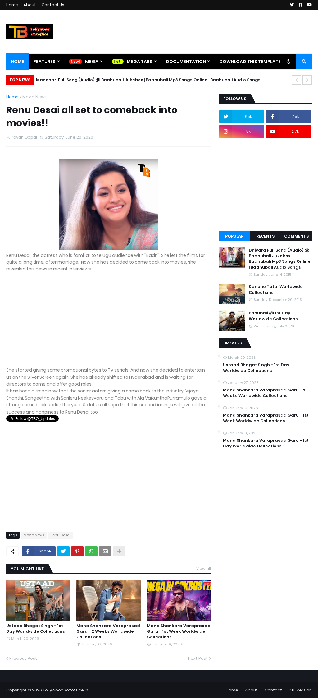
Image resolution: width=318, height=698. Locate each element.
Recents (265, 236)
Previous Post (23, 658)
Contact (273, 690)
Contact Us (53, 4)
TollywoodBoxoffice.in (65, 690)
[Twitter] (63, 551)
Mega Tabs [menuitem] (139, 61)
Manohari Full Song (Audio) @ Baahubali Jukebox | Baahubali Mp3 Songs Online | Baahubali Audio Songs (148, 80)
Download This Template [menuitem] (250, 61)
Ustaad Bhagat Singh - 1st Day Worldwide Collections (35, 628)
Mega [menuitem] (91, 61)
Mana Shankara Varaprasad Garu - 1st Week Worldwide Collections (179, 631)
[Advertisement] (108, 323)
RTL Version (300, 690)
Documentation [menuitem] (186, 61)
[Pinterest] (77, 551)
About (30, 4)
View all (203, 568)
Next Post (198, 658)
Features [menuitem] (45, 61)
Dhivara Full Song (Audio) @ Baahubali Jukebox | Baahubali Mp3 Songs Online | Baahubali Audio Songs (280, 258)
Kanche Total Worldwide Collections (276, 289)
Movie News (34, 97)
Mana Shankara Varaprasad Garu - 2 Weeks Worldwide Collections (108, 631)
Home (12, 4)
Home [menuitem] (17, 61)
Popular (234, 236)
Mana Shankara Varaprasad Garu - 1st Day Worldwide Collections (266, 443)
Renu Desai (60, 535)
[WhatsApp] (91, 551)
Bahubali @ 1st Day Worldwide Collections (273, 315)
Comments (296, 236)
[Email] (105, 551)
